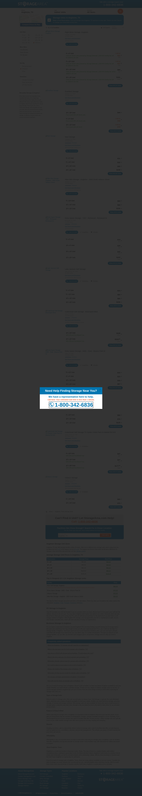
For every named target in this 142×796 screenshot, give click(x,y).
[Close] (100, 389)
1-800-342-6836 (74, 405)
